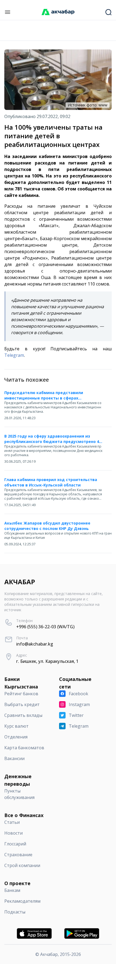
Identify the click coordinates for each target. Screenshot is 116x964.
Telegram (14, 355)
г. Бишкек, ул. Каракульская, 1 (47, 661)
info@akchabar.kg (34, 644)
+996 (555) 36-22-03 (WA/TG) (45, 627)
